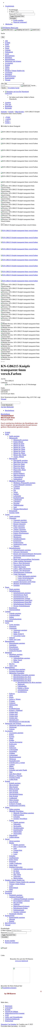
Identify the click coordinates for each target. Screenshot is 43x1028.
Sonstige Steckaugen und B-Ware (24, 582)
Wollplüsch (17, 471)
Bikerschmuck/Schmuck (21, 906)
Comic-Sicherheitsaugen (26, 578)
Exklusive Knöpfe (15, 804)
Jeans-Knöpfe (13, 802)
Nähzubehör (13, 835)
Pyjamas (12, 701)
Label (11, 886)
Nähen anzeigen (14, 809)
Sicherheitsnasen (14, 591)
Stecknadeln (17, 826)
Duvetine (16, 503)
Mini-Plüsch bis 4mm (20, 462)
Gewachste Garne (19, 636)
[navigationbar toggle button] (7, 30)
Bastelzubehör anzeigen (17, 917)
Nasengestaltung (14, 610)
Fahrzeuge (12, 748)
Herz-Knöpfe (13, 790)
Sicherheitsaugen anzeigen (22, 550)
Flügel (11, 738)
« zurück (8, 119)
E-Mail (11, 12)
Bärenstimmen (10, 56)
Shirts (11, 695)
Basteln (11, 921)
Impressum (8, 1006)
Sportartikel (13, 751)
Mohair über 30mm (19, 455)
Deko (11, 889)
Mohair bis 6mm (18, 444)
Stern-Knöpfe (13, 792)
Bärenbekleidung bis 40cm (22, 680)
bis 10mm (16, 873)
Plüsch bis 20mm (19, 466)
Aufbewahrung (14, 837)
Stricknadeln (17, 833)
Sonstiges (16, 585)
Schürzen (12, 703)
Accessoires (9, 63)
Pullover (12, 693)
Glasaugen (12, 518)
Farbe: (3, 388)
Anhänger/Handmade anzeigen (23, 899)
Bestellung (8, 106)
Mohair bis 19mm (19, 449)
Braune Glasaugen (19, 524)
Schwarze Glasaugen (20, 522)
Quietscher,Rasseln (15, 651)
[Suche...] (26, 86)
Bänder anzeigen (18, 845)
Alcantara (16, 488)
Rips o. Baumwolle (19, 846)
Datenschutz (9, 1021)
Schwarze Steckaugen (20, 552)
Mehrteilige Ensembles (16, 673)
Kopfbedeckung (14, 708)
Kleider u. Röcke (23, 688)
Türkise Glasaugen (19, 529)
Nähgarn (12, 638)
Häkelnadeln (17, 832)
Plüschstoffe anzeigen (20, 460)
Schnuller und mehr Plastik (18, 770)
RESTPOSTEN (10, 76)
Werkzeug (12, 759)
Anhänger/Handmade (16, 897)
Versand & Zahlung (11, 1011)
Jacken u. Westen (15, 699)
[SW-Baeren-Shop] (9, 28)
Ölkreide (16, 662)
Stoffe (7, 44)
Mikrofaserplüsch (19, 475)
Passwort (12, 14)
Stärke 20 (16, 632)
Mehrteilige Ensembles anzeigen (24, 675)
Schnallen (16, 817)
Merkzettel (8, 24)
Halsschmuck (13, 888)
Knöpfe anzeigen (14, 783)
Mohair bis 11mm (19, 447)
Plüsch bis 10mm (19, 464)
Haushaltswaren (14, 761)
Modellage (8, 57)
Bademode (21, 684)
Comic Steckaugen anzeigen (27, 576)
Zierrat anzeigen (14, 841)
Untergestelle (13, 749)
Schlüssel (16, 904)
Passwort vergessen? (20, 22)
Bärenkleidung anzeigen (17, 669)
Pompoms (12, 861)
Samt (15, 507)
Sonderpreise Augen (20, 544)
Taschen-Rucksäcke (15, 742)
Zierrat (7, 69)
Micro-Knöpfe (14, 785)
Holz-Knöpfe (13, 796)
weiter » (7, 121)
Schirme (12, 746)
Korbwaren (13, 744)
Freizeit (11, 768)
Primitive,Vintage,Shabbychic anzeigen (22, 882)
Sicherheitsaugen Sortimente (22, 572)
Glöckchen (17, 876)
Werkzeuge (13, 727)
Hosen (11, 697)
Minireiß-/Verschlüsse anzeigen (23, 813)
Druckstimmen (14, 649)
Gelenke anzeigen (15, 613)
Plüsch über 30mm (19, 470)
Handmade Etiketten (16, 914)
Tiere (11, 772)
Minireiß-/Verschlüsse (16, 811)
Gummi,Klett (17, 850)
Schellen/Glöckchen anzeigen (23, 869)
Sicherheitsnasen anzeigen (22, 593)
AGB (7, 1015)
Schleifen (12, 856)
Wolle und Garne (14, 639)
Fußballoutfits (22, 686)
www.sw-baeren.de (21, 961)
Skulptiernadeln (18, 828)
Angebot (8, 102)
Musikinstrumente (15, 757)
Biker (11, 707)
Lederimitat (17, 496)
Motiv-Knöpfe (14, 800)
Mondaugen (17, 537)
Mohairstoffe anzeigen (20, 440)
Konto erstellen (18, 20)
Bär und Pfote (18, 902)
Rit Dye (11, 664)
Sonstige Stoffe (14, 513)
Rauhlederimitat (18, 498)
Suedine (16, 494)
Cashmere (16, 486)
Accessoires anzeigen (16, 733)
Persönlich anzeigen (15, 895)
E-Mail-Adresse (6, 930)
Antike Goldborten (15, 863)
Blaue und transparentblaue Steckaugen (26, 559)
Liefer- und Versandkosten (13, 1017)
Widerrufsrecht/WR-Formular (14, 1013)
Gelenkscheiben (14, 615)
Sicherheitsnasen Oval (20, 596)
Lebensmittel (13, 755)
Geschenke (8, 72)
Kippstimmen (13, 647)
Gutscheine (8, 1008)
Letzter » (8, 123)
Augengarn (13, 628)
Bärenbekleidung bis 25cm (22, 679)
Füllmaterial (9, 52)
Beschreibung (9, 410)
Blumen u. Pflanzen (15, 776)
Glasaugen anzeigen (20, 520)
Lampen (12, 764)
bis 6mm (16, 871)
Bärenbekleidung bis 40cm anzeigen (29, 682)
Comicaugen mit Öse (24, 580)
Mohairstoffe (13, 438)
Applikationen (14, 858)
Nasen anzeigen (14, 589)
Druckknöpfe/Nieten (16, 794)
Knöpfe (7, 65)
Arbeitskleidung (23, 690)
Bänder (11, 843)
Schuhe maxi (13, 712)
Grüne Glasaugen (19, 527)
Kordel (15, 852)
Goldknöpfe (13, 798)
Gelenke (8, 50)
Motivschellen (18, 878)
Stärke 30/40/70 (18, 634)
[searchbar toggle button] (35, 30)
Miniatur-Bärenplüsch (20, 509)
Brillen (11, 735)
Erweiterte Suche (13, 88)
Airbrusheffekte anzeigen (21, 658)
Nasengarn (12, 626)
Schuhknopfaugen (19, 539)
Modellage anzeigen (15, 654)
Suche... (34, 85)
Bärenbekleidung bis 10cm (22, 677)
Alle (6, 41)
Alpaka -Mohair (18, 457)
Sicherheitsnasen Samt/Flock (22, 600)
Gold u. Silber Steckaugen (22, 568)
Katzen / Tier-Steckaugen (21, 570)
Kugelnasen (13, 608)
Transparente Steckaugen (21, 565)
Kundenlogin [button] (9, 6)
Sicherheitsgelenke (15, 619)
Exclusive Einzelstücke (16, 671)
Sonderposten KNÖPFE (17, 805)
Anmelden (5, 937)
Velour (15, 492)
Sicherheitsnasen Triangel (21, 598)
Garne (7, 54)
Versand (7, 80)
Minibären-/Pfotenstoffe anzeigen (24, 483)
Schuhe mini (13, 718)
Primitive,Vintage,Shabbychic (15, 71)
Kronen (11, 736)
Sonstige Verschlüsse (20, 818)
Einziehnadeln (18, 830)
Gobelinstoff (17, 499)
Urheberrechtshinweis (12, 1019)
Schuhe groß (13, 714)
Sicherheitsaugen (14, 548)
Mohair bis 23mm (19, 451)
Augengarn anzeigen (20, 630)
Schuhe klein (13, 716)
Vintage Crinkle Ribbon (17, 884)
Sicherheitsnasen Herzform (22, 604)
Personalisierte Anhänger (21, 901)
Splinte (11, 617)
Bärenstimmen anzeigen (17, 643)
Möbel (11, 766)
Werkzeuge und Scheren (13, 61)
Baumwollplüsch (19, 473)
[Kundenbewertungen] (8, 988)
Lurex (15, 854)
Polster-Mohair (18, 442)
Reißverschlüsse (18, 815)
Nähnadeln (17, 824)
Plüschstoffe (13, 458)
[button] (2, 184)
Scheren (12, 729)
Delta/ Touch (17, 660)
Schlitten (12, 753)
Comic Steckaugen (19, 574)
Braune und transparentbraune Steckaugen (27, 554)
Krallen (11, 740)
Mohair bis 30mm (19, 453)
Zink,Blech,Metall (15, 774)
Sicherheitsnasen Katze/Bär (22, 602)
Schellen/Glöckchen (15, 867)
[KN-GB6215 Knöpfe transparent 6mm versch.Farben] (19, 230)
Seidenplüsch (17, 479)
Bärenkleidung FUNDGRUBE (19, 721)
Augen (7, 46)
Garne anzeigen (14, 624)
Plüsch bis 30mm (19, 468)
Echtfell (7, 43)
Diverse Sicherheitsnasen (21, 606)
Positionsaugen (18, 542)
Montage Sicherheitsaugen (22, 583)
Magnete (12, 919)
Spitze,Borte (13, 865)
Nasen (7, 48)
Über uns (8, 104)
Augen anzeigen (14, 516)
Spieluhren (12, 645)
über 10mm (17, 874)
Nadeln (11, 820)
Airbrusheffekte (14, 656)
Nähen (7, 67)
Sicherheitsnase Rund (20, 595)
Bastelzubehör (9, 78)
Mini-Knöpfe (13, 787)
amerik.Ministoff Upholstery (22, 485)
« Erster (7, 117)
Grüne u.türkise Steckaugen (22, 561)
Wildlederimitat (18, 505)
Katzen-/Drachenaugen (21, 533)
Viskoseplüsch (18, 477)
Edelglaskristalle (18, 910)
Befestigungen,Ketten (20, 908)
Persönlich (8, 74)
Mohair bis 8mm (18, 445)
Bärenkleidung (10, 59)
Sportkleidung (22, 692)
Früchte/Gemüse (14, 777)
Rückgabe (8, 108)
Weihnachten (13, 705)
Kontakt (7, 1009)
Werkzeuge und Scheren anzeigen (20, 725)
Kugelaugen (17, 541)
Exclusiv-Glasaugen (20, 531)
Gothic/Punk (13, 779)
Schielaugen (17, 535)
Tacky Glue (13, 666)
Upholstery (17, 501)
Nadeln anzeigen (18, 822)
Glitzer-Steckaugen (19, 567)
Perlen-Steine (13, 860)
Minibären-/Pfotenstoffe (17, 481)
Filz (14, 490)
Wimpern (16, 546)
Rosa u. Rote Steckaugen (21, 563)
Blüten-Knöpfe (14, 789)
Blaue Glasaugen (19, 526)
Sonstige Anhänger (19, 912)
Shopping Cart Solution (8, 1024)
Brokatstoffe (13, 511)
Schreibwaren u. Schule (17, 763)
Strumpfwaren (14, 720)
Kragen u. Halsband (15, 710)
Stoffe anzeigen (14, 436)
